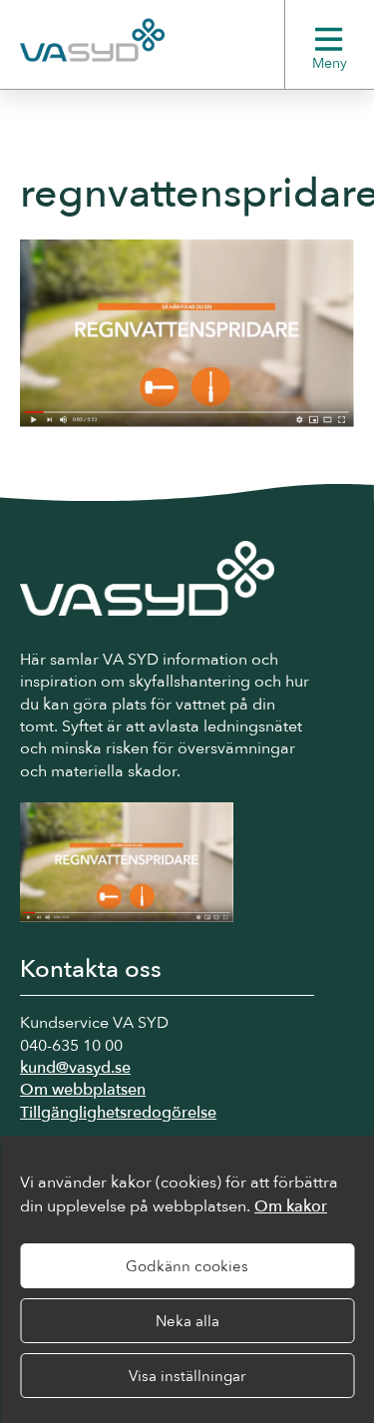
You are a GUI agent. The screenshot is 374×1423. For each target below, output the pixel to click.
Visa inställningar (187, 1376)
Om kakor (290, 1206)
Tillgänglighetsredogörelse (118, 1113)
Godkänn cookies (187, 1266)
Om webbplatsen (83, 1090)
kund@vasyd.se (75, 1068)
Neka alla (187, 1321)
